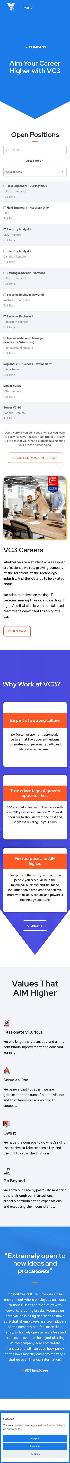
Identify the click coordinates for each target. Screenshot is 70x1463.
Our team (17, 631)
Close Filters (33, 160)
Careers (35, 926)
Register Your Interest (35, 458)
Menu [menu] (28, 8)
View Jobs (52, 8)
